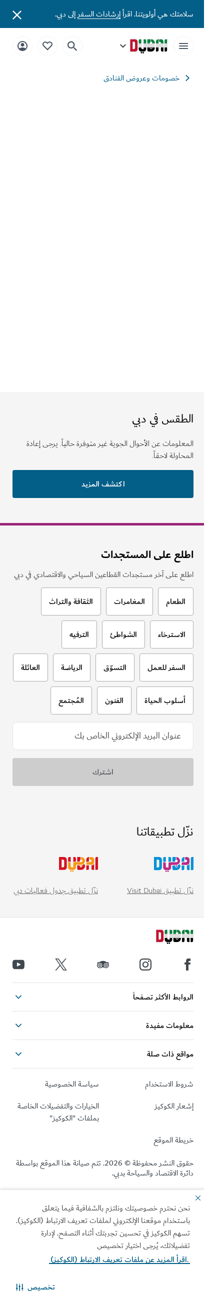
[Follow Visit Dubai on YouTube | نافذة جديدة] (18, 964)
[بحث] (72, 46)
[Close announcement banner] (17, 14)
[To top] (20, 1029)
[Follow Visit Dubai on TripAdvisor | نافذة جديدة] (103, 964)
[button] (35, 1287)
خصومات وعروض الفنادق (142, 78)
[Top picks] (47, 46)
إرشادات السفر (99, 14)
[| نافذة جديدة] (146, 964)
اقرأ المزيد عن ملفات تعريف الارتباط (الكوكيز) (119, 1259)
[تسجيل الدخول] (23, 46)
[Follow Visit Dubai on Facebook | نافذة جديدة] (188, 964)
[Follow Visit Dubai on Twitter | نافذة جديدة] (61, 964)
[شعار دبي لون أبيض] (164, 938)
